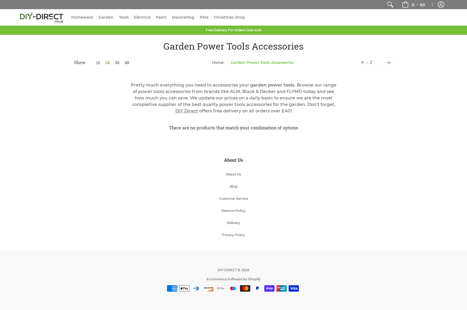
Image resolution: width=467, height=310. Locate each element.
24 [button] (107, 62)
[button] (413, 4)
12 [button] (98, 62)
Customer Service (233, 199)
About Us (233, 174)
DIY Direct (186, 110)
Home (218, 62)
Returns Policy (233, 211)
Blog (233, 186)
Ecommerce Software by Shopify (233, 279)
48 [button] (127, 62)
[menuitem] (390, 4)
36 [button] (117, 62)
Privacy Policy (233, 235)
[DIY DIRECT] (41, 17)
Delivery (233, 223)
